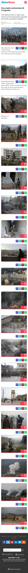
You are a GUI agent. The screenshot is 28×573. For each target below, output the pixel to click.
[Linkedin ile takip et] (16, 542)
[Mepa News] (8, 2)
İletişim (15, 536)
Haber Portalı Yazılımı (15, 569)
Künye (9, 536)
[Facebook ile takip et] (4, 542)
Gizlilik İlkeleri (22, 536)
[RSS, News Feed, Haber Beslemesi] (24, 542)
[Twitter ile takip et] (8, 542)
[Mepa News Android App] (7, 554)
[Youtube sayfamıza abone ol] (12, 542)
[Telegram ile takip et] (20, 542)
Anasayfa (4, 536)
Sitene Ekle (14, 538)
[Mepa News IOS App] (20, 554)
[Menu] (25, 2)
